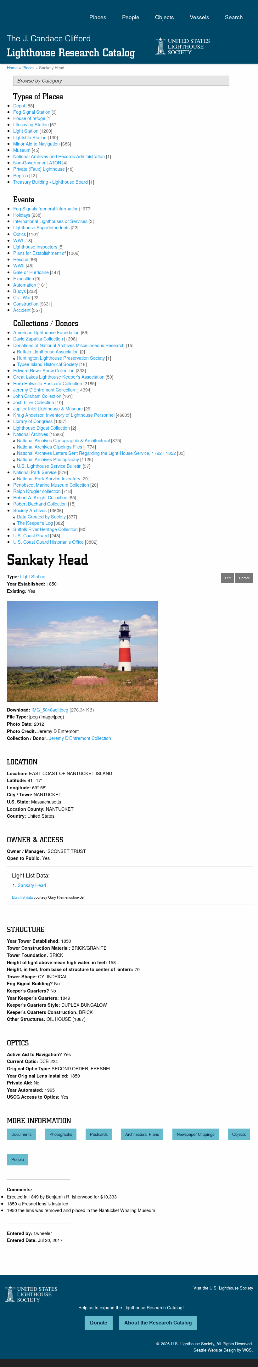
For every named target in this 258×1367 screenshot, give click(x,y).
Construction (25, 303)
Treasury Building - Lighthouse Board (50, 181)
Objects (164, 17)
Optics (19, 234)
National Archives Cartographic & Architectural (63, 440)
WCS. (247, 1350)
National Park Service (35, 472)
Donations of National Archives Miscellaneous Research (69, 345)
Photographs (60, 1134)
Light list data (22, 897)
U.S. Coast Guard (31, 535)
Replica (20, 175)
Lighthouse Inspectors (35, 246)
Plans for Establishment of (39, 252)
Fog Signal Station (31, 111)
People (130, 17)
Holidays (21, 214)
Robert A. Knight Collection (40, 497)
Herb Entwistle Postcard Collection (47, 383)
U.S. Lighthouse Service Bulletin (49, 465)
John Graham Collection (37, 395)
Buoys (19, 291)
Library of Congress (33, 421)
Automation (24, 284)
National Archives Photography (48, 459)
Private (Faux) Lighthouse (39, 168)
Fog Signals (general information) (46, 208)
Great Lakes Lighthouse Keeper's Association (58, 376)
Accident (22, 309)
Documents (21, 1134)
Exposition (23, 278)
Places (97, 17)
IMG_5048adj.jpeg (49, 709)
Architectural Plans (142, 1134)
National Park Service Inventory (48, 478)
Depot (19, 105)
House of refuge (29, 118)
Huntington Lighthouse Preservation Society (61, 357)
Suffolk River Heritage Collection (45, 529)
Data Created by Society (41, 516)
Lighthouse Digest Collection (41, 427)
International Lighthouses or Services (50, 221)
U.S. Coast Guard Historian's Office (48, 541)
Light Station (25, 130)
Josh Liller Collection (33, 402)
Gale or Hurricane (31, 272)
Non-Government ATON (37, 162)
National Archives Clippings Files (49, 446)
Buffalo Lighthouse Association (48, 351)
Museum (22, 149)
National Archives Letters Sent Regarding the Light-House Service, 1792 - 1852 (96, 452)
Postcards (99, 1134)
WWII (19, 265)
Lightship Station (30, 137)
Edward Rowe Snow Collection (44, 370)
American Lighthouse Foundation (46, 332)
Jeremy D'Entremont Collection (44, 389)
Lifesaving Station (31, 124)
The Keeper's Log (35, 522)
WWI (18, 240)
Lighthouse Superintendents (41, 227)
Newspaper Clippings (195, 1134)
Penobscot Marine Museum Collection (51, 484)
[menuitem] (98, 17)
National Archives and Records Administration (59, 156)
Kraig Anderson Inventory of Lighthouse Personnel (64, 414)
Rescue (20, 259)
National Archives (30, 434)
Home (12, 68)
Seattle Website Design (215, 1350)
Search (234, 17)
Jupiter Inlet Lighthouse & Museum (48, 408)
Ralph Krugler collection (37, 491)
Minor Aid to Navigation (36, 143)
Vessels (199, 17)
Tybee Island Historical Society (47, 364)
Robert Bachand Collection (40, 503)
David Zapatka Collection (38, 338)
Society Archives (30, 510)
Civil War (22, 297)
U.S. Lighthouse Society (231, 1288)
